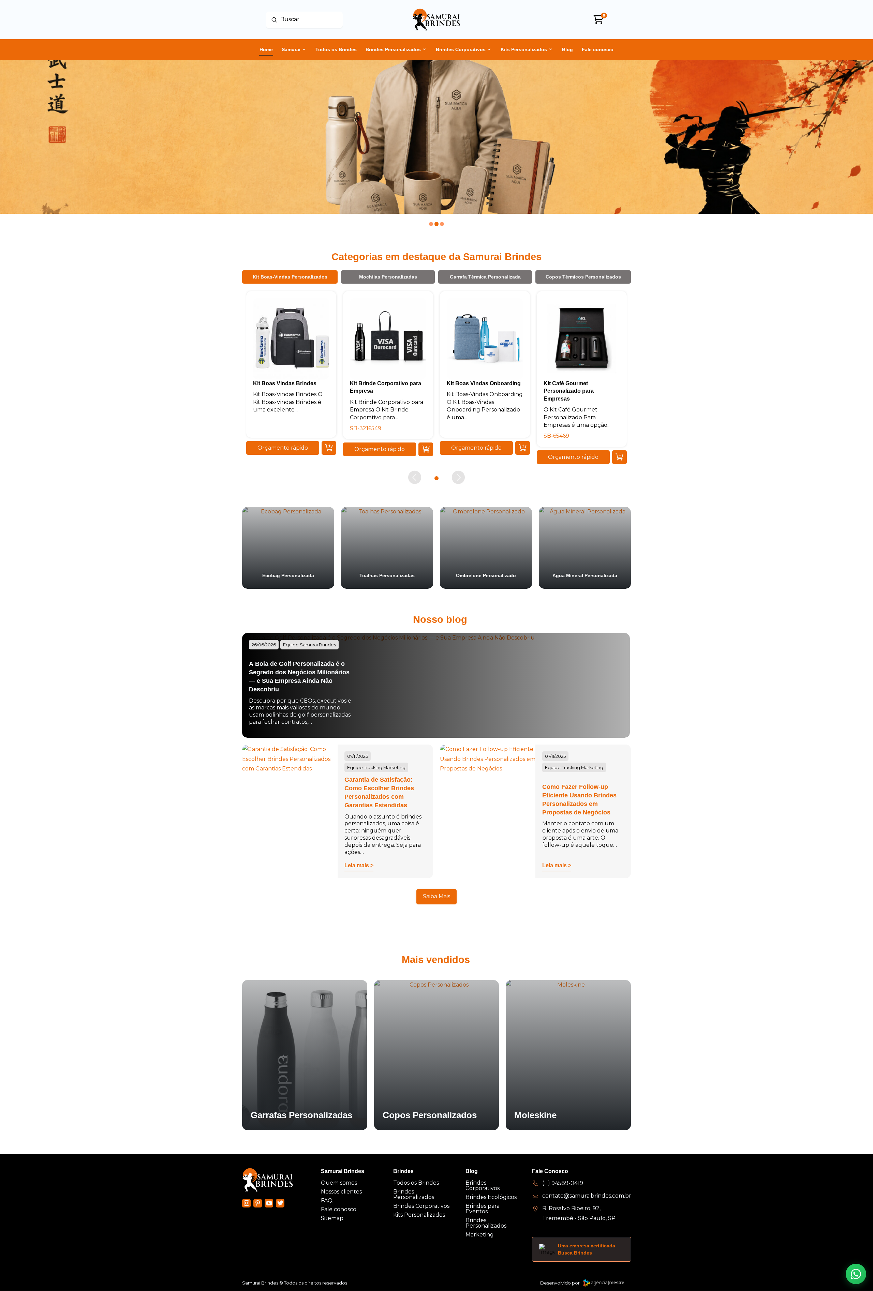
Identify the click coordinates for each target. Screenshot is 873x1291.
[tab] (290, 276)
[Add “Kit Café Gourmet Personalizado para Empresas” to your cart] (619, 457)
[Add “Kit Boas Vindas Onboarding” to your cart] (522, 448)
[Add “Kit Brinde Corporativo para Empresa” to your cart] (425, 449)
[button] (282, 448)
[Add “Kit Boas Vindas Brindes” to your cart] (329, 448)
